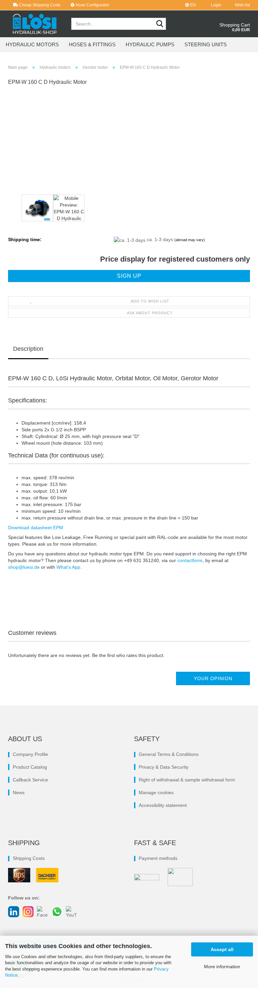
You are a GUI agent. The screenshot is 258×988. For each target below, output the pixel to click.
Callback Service (30, 779)
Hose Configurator (92, 5)
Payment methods (158, 858)
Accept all (222, 949)
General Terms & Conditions (169, 754)
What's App (68, 567)
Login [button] (215, 5)
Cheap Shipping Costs (39, 5)
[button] (190, 5)
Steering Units (205, 44)
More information (222, 966)
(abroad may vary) (189, 240)
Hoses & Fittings (92, 44)
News (19, 792)
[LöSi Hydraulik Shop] (34, 23)
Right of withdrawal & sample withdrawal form (187, 779)
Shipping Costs (29, 858)
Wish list (241, 5)
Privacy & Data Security (163, 767)
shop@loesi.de (24, 567)
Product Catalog (30, 767)
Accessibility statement (163, 805)
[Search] (159, 24)
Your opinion (213, 678)
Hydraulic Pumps (150, 44)
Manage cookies (156, 792)
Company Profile (30, 754)
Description (28, 348)
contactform (190, 560)
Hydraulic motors (32, 44)
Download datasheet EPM (35, 527)
